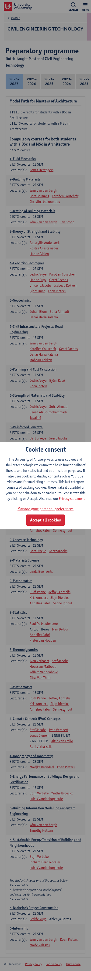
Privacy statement (72, 498)
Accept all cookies (45, 520)
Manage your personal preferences (46, 508)
